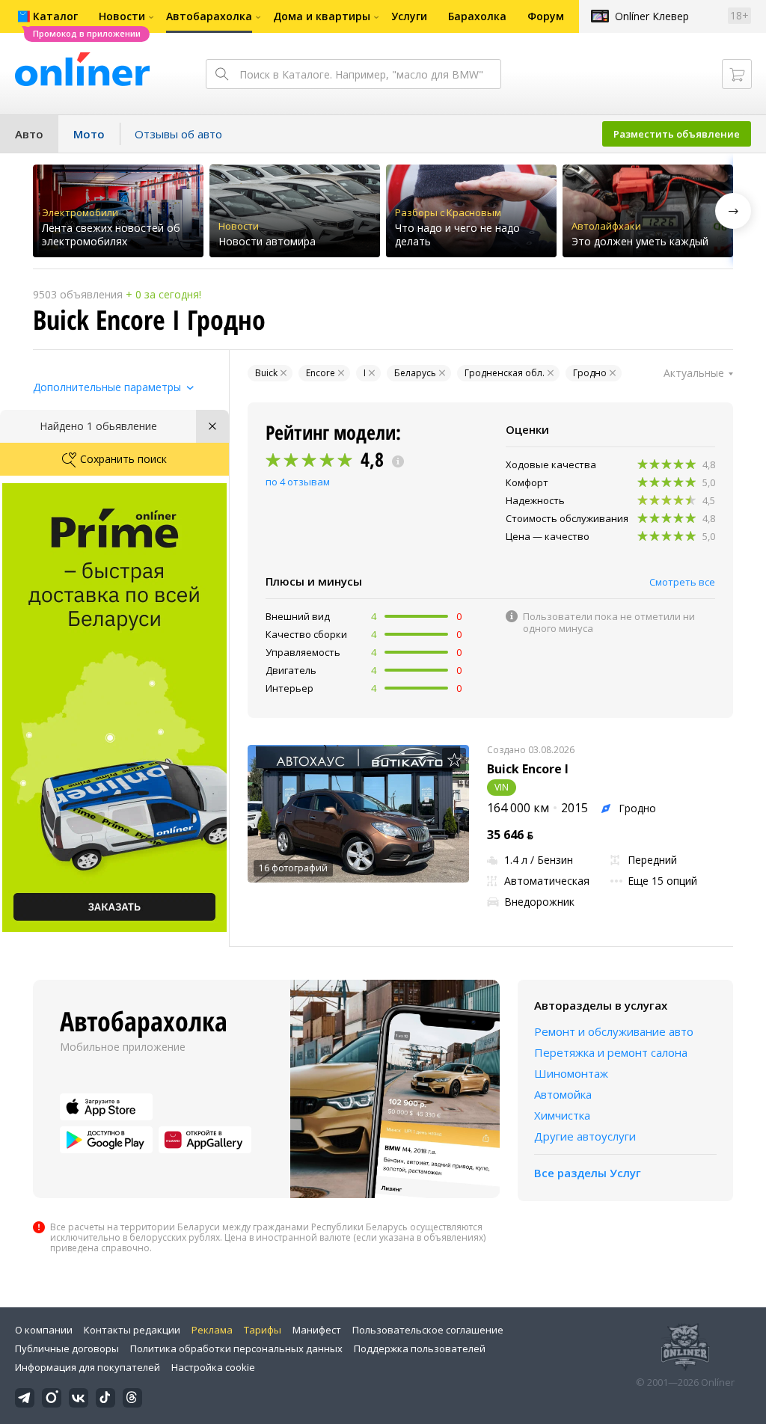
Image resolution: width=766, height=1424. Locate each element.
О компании (44, 1329)
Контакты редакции (132, 1329)
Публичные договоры (67, 1348)
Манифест (316, 1329)
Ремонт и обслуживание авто (613, 1031)
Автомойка (563, 1094)
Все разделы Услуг (587, 1172)
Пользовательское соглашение (427, 1329)
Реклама (212, 1329)
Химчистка (562, 1115)
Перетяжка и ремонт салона (610, 1052)
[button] (733, 211)
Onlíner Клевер (652, 16)
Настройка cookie (213, 1367)
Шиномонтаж (571, 1073)
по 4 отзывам (298, 482)
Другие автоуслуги (585, 1136)
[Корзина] (737, 74)
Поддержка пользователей (419, 1348)
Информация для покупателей (87, 1367)
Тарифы (262, 1329)
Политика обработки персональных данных (236, 1348)
